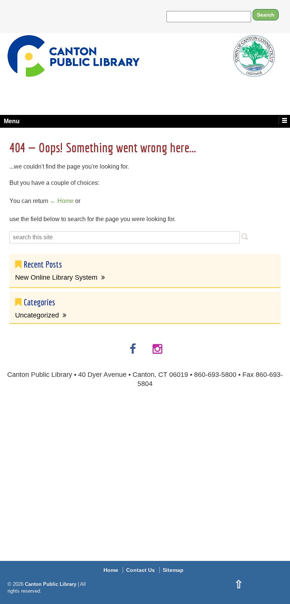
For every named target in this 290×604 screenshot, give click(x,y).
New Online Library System (56, 277)
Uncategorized (37, 315)
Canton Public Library (50, 584)
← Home (62, 201)
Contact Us (140, 570)
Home (110, 570)
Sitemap (173, 570)
